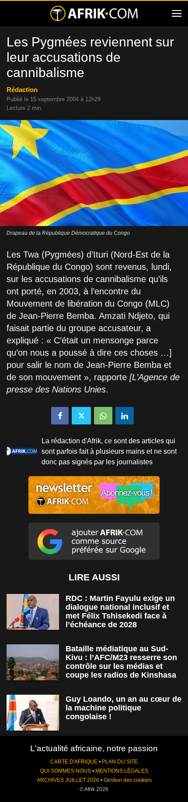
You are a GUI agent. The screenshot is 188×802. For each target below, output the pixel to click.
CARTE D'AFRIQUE (73, 762)
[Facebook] (60, 415)
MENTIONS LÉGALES (121, 771)
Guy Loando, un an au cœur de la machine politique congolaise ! (123, 708)
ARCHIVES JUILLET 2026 (68, 780)
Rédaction (22, 89)
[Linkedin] (124, 415)
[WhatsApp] (103, 415)
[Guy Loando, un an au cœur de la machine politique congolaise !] (33, 713)
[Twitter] (81, 415)
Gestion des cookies (128, 780)
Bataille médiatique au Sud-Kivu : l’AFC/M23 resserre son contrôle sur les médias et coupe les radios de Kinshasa (121, 661)
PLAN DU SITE (120, 762)
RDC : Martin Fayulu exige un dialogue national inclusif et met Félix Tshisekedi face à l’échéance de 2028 (120, 611)
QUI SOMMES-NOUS (65, 771)
